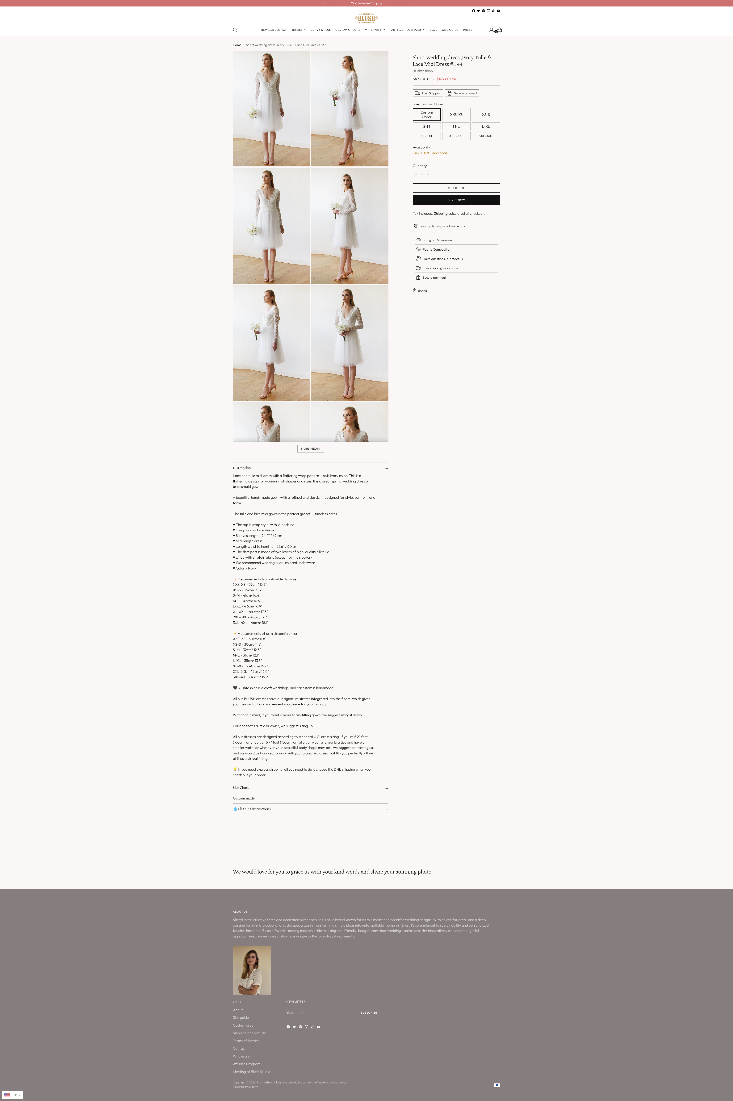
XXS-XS (456, 114)
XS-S (486, 114)
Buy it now (456, 200)
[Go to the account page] (490, 30)
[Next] (409, 3)
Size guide (241, 1017)
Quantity (420, 165)
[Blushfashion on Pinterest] (483, 10)
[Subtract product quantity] (427, 174)
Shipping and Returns (249, 1033)
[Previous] (324, 3)
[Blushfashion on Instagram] (488, 10)
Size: (428, 104)
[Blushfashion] (366, 18)
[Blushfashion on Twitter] (478, 10)
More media (310, 448)
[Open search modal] (235, 30)
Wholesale (241, 1056)
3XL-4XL (486, 136)
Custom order (244, 1025)
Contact (239, 1048)
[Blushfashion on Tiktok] (493, 10)
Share (422, 290)
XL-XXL (426, 136)
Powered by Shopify (245, 1086)
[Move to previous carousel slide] (488, 848)
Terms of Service (246, 1040)
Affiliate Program (246, 1063)
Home (237, 45)
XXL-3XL (456, 136)
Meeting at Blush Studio (251, 1071)
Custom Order (427, 114)
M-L (456, 126)
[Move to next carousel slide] (497, 847)
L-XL (486, 126)
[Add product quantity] (416, 174)
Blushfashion (423, 71)
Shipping (441, 213)
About (238, 1009)
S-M (426, 126)
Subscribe (369, 1012)
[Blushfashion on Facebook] (473, 10)
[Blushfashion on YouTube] (498, 10)
